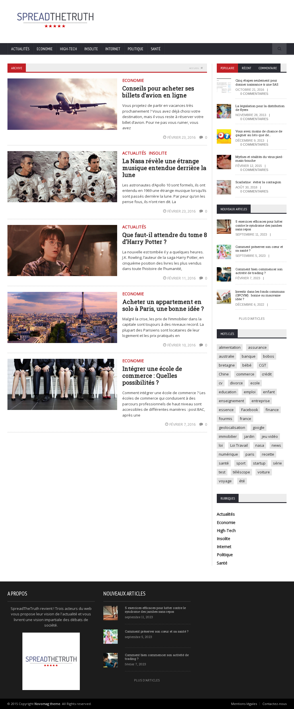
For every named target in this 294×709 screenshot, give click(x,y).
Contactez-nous (274, 704)
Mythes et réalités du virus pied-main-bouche (259, 159)
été (242, 480)
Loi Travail (239, 445)
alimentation (230, 347)
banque (249, 356)
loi (221, 445)
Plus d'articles (251, 318)
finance (272, 409)
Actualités (20, 48)
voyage (225, 480)
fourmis (225, 418)
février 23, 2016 (181, 137)
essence (226, 409)
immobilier (228, 436)
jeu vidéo (270, 436)
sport (240, 463)
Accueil (194, 68)
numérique (228, 454)
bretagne (227, 365)
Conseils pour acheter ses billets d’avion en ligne (158, 91)
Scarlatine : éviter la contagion (258, 182)
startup (259, 463)
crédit (267, 374)
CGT (262, 365)
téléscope (241, 472)
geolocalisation (232, 427)
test (222, 472)
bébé (247, 365)
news (276, 445)
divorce (236, 383)
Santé (155, 48)
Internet (112, 48)
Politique (135, 48)
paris (249, 454)
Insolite (91, 48)
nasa (259, 445)
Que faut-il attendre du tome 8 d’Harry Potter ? (164, 238)
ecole (255, 383)
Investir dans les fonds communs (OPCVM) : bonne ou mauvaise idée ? (260, 295)
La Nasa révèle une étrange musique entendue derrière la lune (164, 167)
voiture (264, 472)
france (245, 418)
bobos (268, 356)
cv (221, 383)
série (277, 463)
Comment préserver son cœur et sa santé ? (259, 248)
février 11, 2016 (181, 278)
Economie (45, 48)
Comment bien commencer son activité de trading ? (259, 271)
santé (224, 463)
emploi (250, 391)
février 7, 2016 (182, 424)
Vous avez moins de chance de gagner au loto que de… (258, 133)
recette (268, 454)
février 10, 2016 (181, 345)
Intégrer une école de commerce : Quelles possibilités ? (152, 375)
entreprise (261, 400)
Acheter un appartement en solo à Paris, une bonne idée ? (163, 305)
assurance (257, 347)
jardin (249, 436)
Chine (224, 374)
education (227, 391)
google (258, 427)
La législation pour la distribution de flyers (260, 108)
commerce (245, 374)
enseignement (231, 400)
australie (226, 356)
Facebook (249, 409)
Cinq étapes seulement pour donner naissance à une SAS (256, 82)
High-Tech (68, 48)
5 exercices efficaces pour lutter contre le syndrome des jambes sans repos (259, 225)
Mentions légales (244, 704)
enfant (269, 391)
